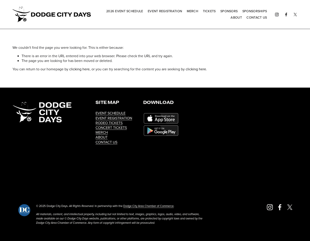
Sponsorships (254, 11)
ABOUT (102, 137)
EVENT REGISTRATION (114, 118)
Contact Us (256, 17)
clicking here (79, 68)
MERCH (102, 132)
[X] (295, 14)
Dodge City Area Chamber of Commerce (148, 206)
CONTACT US (106, 142)
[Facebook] (286, 14)
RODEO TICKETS (109, 122)
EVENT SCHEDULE (110, 113)
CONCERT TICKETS (111, 127)
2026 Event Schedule (124, 11)
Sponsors (229, 11)
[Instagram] (277, 14)
